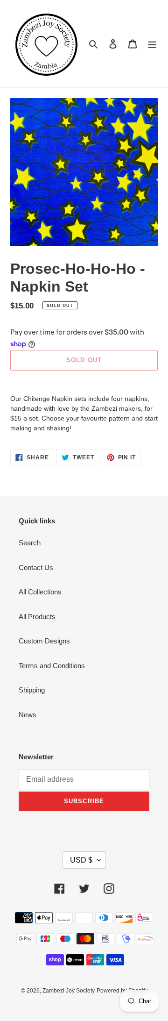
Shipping (32, 690)
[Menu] (152, 44)
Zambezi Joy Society (68, 990)
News (27, 715)
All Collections (40, 592)
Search (30, 543)
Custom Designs (44, 641)
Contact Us (36, 567)
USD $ (81, 860)
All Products (37, 617)
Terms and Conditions (52, 666)
